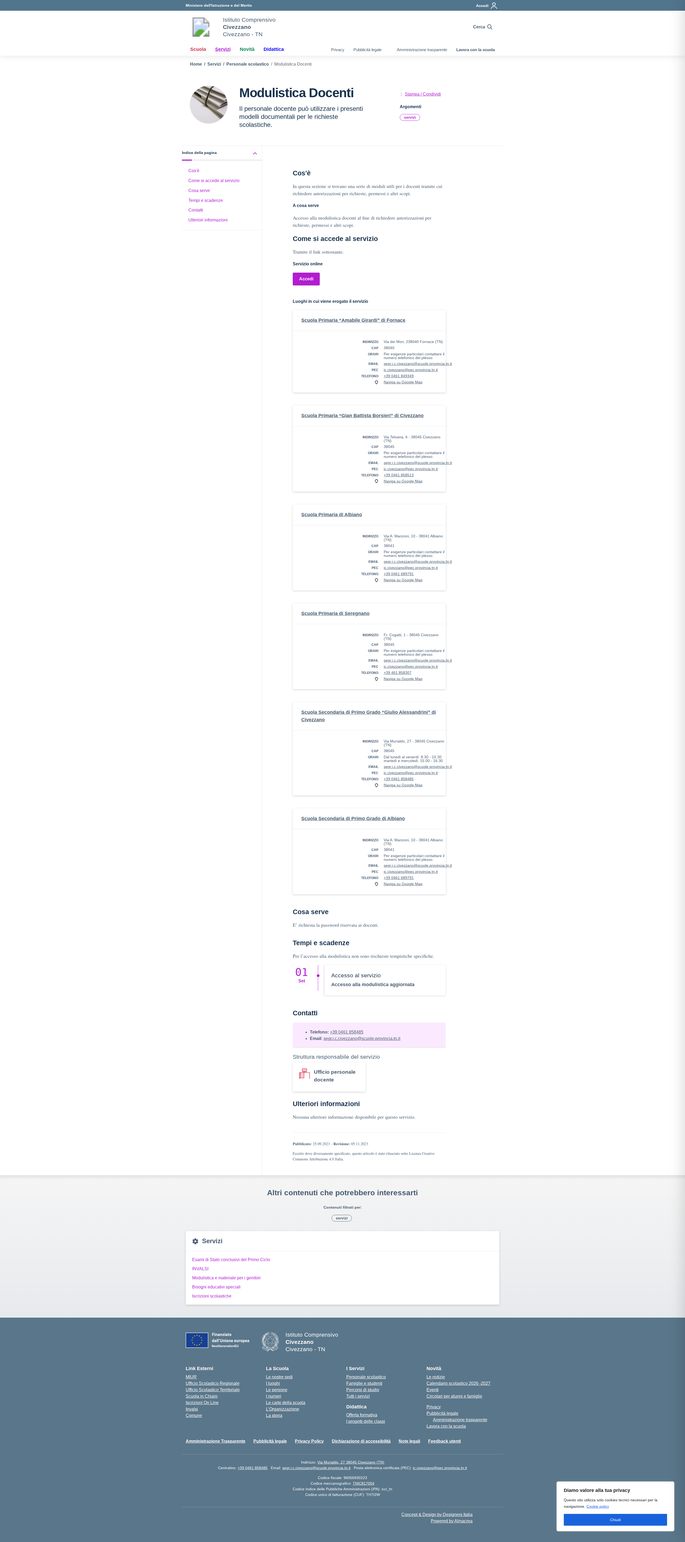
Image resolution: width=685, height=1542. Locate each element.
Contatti (195, 210)
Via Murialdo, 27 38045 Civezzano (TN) (350, 1462)
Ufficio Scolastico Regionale (212, 1383)
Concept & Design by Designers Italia (437, 1514)
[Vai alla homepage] (201, 27)
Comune (194, 1415)
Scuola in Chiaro (202, 1396)
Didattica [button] (274, 49)
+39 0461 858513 (399, 475)
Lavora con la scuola (475, 49)
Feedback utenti (444, 1441)
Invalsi (192, 1409)
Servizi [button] (223, 49)
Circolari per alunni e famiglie (454, 1396)
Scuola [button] (198, 49)
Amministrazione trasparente (422, 49)
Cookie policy (598, 1506)
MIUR (191, 1377)
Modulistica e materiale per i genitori (226, 1278)
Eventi (433, 1390)
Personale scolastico (366, 1377)
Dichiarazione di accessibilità (361, 1441)
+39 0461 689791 (399, 574)
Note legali (409, 1441)
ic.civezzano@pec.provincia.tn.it (411, 370)
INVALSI (200, 1268)
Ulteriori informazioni (208, 220)
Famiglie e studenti (364, 1383)
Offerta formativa (361, 1415)
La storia (274, 1415)
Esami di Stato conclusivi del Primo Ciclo (231, 1259)
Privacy (337, 49)
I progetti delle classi (365, 1421)
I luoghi (273, 1383)
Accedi (306, 279)
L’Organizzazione (282, 1409)
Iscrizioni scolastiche (211, 1296)
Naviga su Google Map (403, 382)
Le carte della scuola (285, 1402)
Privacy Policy (309, 1441)
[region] (615, 1506)
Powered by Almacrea (452, 1521)
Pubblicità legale (367, 49)
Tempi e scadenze (205, 200)
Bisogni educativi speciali (216, 1287)
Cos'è (193, 170)
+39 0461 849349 (399, 376)
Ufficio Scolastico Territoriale (213, 1390)
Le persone (276, 1390)
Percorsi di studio (362, 1390)
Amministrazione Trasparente (215, 1441)
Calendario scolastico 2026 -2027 (458, 1383)
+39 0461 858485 (399, 779)
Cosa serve (199, 190)
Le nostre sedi (279, 1377)
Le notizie (436, 1377)
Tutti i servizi (358, 1396)
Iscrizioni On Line (202, 1402)
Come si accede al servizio (213, 180)
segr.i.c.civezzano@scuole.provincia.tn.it (418, 363)
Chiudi (615, 1520)
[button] (222, 153)
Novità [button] (247, 49)
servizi (410, 117)
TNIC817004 (363, 1483)
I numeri (273, 1396)
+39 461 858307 (398, 672)
